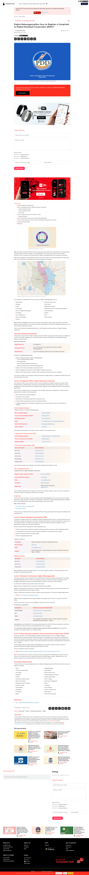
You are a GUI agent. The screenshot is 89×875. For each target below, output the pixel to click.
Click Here (44, 427)
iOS (46, 487)
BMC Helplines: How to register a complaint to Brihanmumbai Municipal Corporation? (34, 747)
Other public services (21, 508)
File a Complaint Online (25, 211)
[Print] (34, 39)
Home (15, 16)
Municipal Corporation (29, 20)
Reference (19, 223)
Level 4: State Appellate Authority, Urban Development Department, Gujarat (36, 220)
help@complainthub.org (20, 724)
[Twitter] (18, 39)
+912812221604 (39, 456)
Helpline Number (23, 216)
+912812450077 (46, 413)
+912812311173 (39, 459)
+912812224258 (37, 613)
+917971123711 (46, 441)
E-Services (21, 212)
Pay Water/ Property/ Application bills (25, 506)
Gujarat (27, 711)
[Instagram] (25, 863)
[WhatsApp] (15, 39)
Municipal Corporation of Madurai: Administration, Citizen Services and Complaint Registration (64, 758)
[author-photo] (29, 741)
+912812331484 (40, 564)
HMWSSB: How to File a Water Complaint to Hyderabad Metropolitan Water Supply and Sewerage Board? (34, 759)
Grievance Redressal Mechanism (25, 205)
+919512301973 (46, 418)
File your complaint (45, 474)
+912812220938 (40, 567)
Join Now (38, 12)
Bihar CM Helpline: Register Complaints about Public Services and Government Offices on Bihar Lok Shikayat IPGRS (22, 830)
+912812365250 (39, 461)
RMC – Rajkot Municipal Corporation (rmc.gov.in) (27, 702)
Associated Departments (23, 222)
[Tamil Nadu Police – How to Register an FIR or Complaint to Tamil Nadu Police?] (38, 830)
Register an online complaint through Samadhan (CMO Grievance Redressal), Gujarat (39, 651)
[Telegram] (28, 39)
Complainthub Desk (20, 30)
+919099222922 (55, 436)
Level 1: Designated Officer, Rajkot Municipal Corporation (31, 207)
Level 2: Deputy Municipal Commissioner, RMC (29, 214)
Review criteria (17, 152)
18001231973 (45, 415)
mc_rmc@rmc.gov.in (46, 421)
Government (22, 16)
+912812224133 (37, 610)
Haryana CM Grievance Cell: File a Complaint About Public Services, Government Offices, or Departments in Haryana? (64, 748)
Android (43, 487)
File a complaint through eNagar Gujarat (28, 595)
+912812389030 (39, 453)
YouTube (28, 861)
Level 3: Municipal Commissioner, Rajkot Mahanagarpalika (32, 218)
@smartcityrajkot (45, 483)
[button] (84, 4)
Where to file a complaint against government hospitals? (64, 733)
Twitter (27, 859)
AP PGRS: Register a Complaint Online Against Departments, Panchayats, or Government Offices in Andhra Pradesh (79, 830)
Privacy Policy (55, 871)
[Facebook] (22, 39)
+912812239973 (47, 610)
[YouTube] (25, 862)
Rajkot (44, 711)
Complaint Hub (38, 871)
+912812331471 (39, 450)
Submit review (19, 168)
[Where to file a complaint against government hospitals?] (50, 735)
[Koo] (25, 39)
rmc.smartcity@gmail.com (58, 421)
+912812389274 (40, 561)
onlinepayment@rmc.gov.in (48, 424)
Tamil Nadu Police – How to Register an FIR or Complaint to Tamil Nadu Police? (51, 829)
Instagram (28, 863)
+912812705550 (46, 436)
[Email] (31, 39)
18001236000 (45, 439)
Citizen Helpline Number (25, 209)
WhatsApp (28, 857)
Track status (44, 477)
